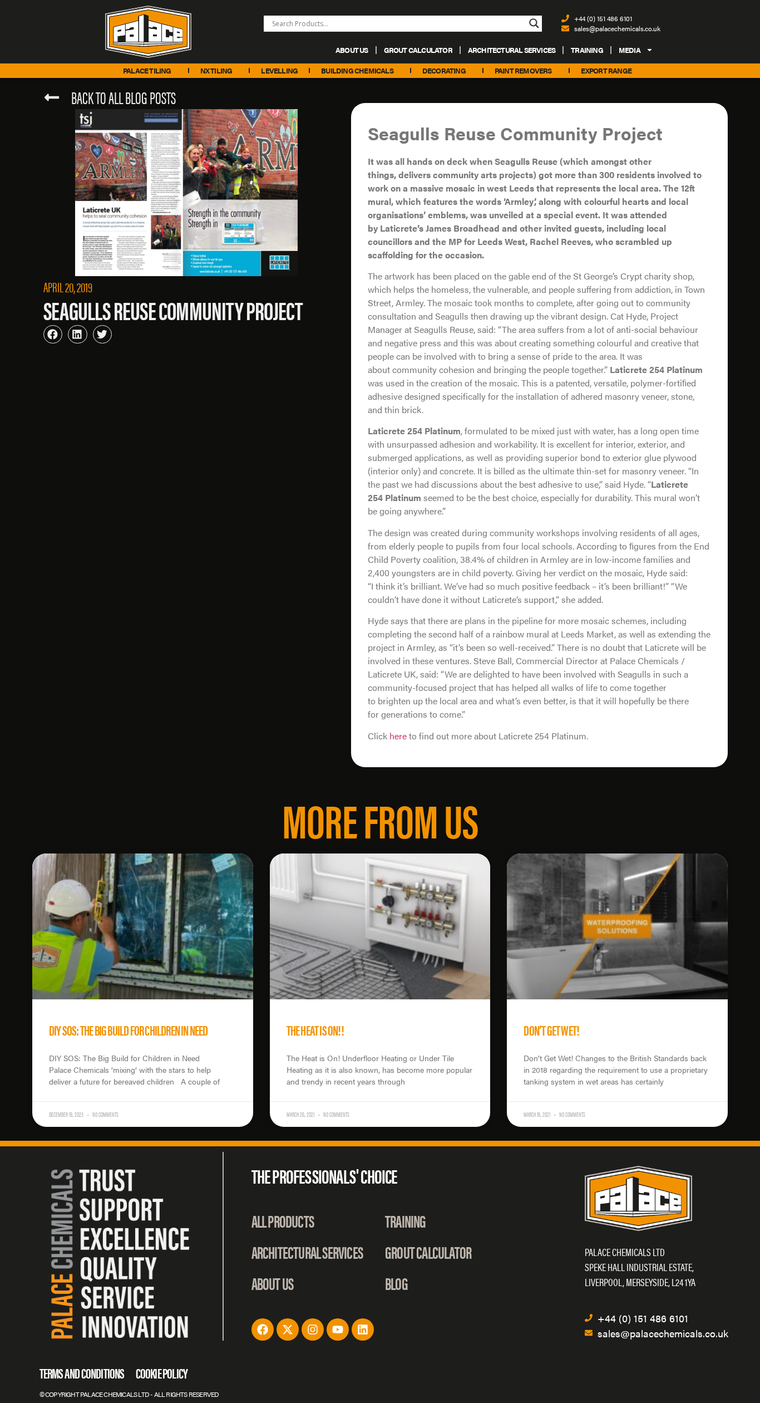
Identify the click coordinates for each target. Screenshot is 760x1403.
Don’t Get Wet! (551, 1029)
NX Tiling (216, 70)
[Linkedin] (363, 1329)
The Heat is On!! (315, 1029)
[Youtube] (338, 1329)
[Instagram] (313, 1329)
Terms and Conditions (82, 1372)
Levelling (279, 70)
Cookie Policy (162, 1372)
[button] (52, 334)
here (398, 735)
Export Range (606, 70)
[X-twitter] (288, 1329)
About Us (351, 50)
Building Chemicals (357, 70)
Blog (396, 1283)
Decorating (444, 70)
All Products (282, 1221)
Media (629, 50)
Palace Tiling (147, 70)
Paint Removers (523, 70)
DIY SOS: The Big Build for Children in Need (128, 1029)
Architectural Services (511, 50)
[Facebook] (262, 1329)
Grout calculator (418, 50)
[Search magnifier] (534, 23)
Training (587, 50)
